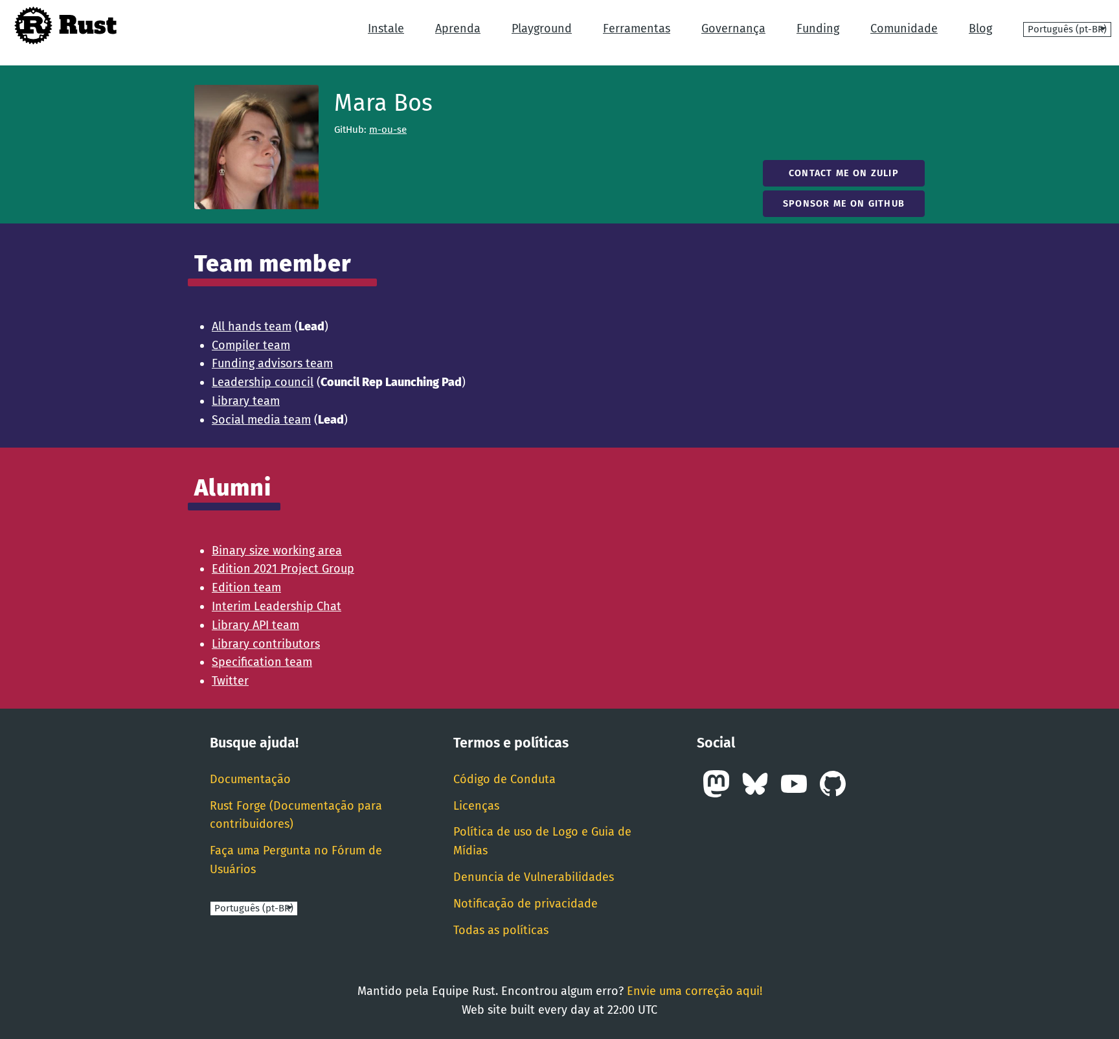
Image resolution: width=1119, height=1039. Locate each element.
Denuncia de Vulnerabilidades (533, 877)
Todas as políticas (500, 930)
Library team (246, 401)
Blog (980, 28)
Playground (542, 28)
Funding (818, 28)
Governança (733, 28)
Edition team (246, 587)
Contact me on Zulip (844, 173)
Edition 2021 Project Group (283, 569)
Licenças (476, 806)
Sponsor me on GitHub (844, 203)
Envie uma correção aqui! (694, 991)
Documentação (250, 779)
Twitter (230, 681)
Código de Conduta (504, 779)
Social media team (261, 420)
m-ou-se (388, 129)
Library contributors (266, 644)
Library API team (255, 625)
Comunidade (904, 28)
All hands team (251, 326)
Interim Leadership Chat (276, 606)
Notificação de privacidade (525, 903)
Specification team (262, 662)
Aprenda (457, 28)
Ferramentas (636, 28)
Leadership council (262, 382)
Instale (386, 28)
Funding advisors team (272, 363)
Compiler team (251, 345)
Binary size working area (277, 550)
